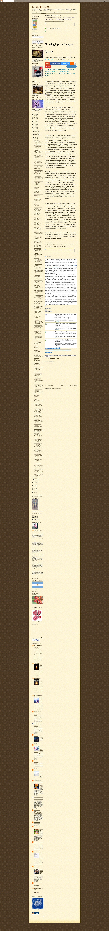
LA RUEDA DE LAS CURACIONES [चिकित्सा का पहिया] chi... (38, 267)
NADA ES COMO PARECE (37, 317)
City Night (41, 737)
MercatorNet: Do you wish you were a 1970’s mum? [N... (38, 444)
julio (35, 137)
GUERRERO (36, 192)
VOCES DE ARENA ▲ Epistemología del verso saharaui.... (38, 405)
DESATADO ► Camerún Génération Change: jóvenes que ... (38, 466)
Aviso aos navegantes (37, 843)
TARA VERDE (36, 285)
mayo (35, 140)
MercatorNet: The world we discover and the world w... (38, 166)
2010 (35, 489)
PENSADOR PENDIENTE (37, 202)
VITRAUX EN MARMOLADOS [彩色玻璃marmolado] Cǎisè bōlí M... (38, 260)
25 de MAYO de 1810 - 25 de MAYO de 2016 (38, 342)
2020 (35, 123)
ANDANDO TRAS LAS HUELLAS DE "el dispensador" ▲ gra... (38, 142)
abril (35, 476)
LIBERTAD (36, 346)
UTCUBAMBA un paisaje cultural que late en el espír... (38, 171)
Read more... (57, 321)
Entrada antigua (73, 385)
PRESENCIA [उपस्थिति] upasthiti (38, 427)
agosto (35, 135)
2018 (35, 125)
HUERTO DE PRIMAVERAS (37, 344)
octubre (35, 133)
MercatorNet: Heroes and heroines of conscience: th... (38, 175)
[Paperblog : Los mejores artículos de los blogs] (36, 640)
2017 (35, 127)
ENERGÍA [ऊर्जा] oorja (38, 429)
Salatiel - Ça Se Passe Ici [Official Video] (38, 475)
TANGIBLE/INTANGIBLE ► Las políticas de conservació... (38, 392)
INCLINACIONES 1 (37, 249)
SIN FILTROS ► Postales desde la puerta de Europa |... (38, 264)
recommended (64, 71)
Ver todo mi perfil (35, 578)
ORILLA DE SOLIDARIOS (37, 197)
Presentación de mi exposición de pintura (37, 824)
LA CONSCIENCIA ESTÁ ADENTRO (38, 307)
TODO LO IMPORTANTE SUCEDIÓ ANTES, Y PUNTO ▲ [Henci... (38, 334)
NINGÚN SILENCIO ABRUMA (38, 319)
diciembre (36, 130)
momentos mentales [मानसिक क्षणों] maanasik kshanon (38, 455)
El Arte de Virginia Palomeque (37, 735)
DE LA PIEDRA (37, 364)
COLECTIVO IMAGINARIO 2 (37, 225)
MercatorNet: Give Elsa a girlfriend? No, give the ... (38, 437)
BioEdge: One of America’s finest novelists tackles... (38, 463)
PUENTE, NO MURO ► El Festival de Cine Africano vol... (38, 152)
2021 (35, 121)
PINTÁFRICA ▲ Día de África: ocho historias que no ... (38, 328)
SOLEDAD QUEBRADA (38, 283)
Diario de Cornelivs (37, 678)
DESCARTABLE (37, 204)
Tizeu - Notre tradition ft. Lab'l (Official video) (38, 472)
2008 (35, 492)
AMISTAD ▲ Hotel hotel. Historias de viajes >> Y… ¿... (38, 252)
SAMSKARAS (36, 358)
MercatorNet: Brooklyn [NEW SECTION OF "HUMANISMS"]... (38, 295)
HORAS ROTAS (37, 663)
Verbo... (35, 883)
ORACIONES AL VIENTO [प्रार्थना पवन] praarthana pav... (38, 287)
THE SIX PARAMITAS (38, 331)
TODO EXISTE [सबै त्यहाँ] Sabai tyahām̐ (38, 274)
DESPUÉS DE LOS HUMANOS (37, 200)
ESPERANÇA (41, 830)
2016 (35, 128)
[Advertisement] (56, 374)
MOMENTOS (36, 191)
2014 (35, 483)
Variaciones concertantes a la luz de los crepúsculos (41, 855)
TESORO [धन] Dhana (38, 452)
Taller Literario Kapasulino (36, 867)
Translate (41, 43)
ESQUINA (36, 397)
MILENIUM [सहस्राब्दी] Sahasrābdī (38, 460)
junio (35, 138)
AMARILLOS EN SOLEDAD (37, 314)
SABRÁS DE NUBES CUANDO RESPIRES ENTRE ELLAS (38, 322)
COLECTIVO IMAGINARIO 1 (37, 228)
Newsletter (48, 66)
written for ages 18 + (52, 71)
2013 (35, 485)
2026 (35, 114)
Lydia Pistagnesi (37, 851)
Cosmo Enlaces (36, 892)
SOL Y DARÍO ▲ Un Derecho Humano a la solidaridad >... (38, 376)
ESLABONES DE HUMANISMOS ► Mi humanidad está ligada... (38, 381)
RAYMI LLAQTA (37, 168)
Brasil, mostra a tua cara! (38, 842)
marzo (35, 478)
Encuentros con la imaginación (37, 761)
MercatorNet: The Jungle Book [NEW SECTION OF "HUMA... (38, 183)
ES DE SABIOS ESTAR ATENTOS (38, 302)
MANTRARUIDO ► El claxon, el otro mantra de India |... (38, 362)
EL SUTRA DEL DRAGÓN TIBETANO (38, 356)
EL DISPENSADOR (41, 6)
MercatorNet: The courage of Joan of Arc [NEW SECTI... (38, 281)
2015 (35, 482)
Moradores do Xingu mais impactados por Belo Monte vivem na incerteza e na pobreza (38, 800)
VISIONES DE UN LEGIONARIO (37, 210)
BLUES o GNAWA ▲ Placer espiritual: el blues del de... (38, 255)
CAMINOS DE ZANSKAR (36, 434)
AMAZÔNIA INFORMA (38, 797)
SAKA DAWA (36, 399)
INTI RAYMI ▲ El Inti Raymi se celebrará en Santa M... (38, 421)
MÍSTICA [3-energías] (38, 415)
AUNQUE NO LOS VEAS (38, 194)
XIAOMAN (36, 396)
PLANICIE (36, 352)
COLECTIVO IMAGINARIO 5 (37, 218)
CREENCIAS (36, 239)
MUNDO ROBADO (37, 185)
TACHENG (36, 365)
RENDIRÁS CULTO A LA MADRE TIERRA (38, 326)
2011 (35, 488)
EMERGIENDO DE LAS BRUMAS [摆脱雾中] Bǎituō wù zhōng (38, 233)
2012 (35, 486)
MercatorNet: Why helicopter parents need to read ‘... (38, 448)
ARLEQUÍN (36, 205)
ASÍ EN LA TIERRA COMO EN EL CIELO (38, 312)
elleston (51, 352)
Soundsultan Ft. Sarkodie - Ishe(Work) (38, 470)
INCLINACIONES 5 (37, 243)
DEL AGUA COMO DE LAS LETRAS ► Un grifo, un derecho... (38, 385)
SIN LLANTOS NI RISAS (41, 785)
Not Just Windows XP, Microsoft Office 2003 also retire (38, 813)
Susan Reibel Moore (50, 59)
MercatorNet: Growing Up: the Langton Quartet (54, 21)
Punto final (35, 763)
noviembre (36, 131)
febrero (35, 479)
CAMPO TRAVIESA (37, 348)
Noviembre (36, 726)
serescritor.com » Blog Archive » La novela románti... (38, 237)
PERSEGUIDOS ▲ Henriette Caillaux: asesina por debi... (38, 373)
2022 (35, 120)
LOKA (35, 457)
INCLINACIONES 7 (37, 241)
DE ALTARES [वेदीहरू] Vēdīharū (38, 163)
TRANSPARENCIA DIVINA (37, 304)
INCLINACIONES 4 (37, 245)
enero (35, 481)
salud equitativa (38, 530)
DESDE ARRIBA (37, 354)
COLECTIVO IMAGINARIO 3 (37, 223)
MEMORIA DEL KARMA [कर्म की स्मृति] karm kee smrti (38, 160)
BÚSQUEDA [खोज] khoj (38, 430)
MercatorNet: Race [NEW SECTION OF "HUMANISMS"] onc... (38, 369)
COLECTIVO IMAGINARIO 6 (37, 215)
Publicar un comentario (49, 363)
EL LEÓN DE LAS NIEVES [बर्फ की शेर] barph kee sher (38, 413)
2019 (35, 124)
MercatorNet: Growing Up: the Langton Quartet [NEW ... (38, 338)
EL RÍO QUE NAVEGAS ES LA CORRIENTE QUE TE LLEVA (38, 409)
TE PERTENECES (37, 190)
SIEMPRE (36, 188)
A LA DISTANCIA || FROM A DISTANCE (38, 451)
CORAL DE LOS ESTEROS (37, 810)
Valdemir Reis (36, 770)
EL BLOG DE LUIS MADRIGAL (37, 712)
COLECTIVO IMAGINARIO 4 (37, 220)
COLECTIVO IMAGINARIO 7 (37, 213)
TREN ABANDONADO (38, 229)
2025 (35, 115)
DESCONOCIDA (37, 395)
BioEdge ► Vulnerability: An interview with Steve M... (38, 389)
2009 (35, 491)
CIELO (35, 231)
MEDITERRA (36, 885)
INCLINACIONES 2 (37, 248)
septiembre (36, 134)
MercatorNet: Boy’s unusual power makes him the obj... (38, 277)
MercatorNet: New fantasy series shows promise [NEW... (38, 401)
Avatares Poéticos (37, 822)
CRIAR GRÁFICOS (41, 772)
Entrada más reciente (49, 385)
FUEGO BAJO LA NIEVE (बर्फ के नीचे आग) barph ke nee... (38, 271)
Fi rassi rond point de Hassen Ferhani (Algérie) (38, 146)
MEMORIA (36, 347)
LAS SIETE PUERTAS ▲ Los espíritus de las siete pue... (38, 418)
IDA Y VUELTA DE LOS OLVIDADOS (38, 309)
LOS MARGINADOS (38, 645)
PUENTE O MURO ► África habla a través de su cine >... (38, 156)
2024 (35, 117)
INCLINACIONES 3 (37, 246)
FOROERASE (36, 744)
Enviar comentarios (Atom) (55, 388)
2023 (35, 118)
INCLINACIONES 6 (37, 242)
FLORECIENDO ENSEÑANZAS (37, 351)
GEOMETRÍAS (37, 431)
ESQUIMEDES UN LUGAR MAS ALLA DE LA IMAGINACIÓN (38, 782)
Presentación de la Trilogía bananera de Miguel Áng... (38, 298)
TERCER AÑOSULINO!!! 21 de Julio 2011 (41, 871)
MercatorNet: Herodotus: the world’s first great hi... (38, 178)
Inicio (62, 385)
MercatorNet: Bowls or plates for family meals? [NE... (38, 440)
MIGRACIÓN (36, 187)
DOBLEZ (36, 359)
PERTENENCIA (37, 195)
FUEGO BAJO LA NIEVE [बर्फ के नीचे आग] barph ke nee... (38, 291)
